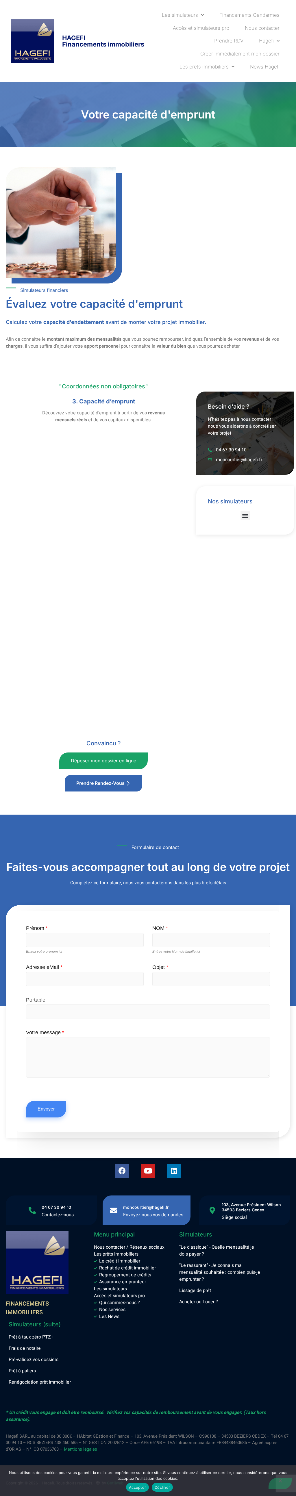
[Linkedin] (174, 1171)
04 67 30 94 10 (56, 1207)
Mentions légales (80, 1449)
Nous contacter (262, 28)
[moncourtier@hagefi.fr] (113, 1210)
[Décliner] (280, 1483)
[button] (245, 515)
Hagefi (266, 41)
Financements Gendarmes (249, 15)
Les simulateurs (180, 15)
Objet (160, 967)
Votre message (45, 1032)
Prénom (37, 928)
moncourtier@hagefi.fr (146, 1207)
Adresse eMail (44, 967)
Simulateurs (195, 1234)
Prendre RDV (228, 41)
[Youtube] (148, 1171)
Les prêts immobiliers (204, 67)
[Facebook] (122, 1171)
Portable (35, 1000)
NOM (160, 928)
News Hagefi (265, 67)
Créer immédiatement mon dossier (240, 54)
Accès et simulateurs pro (201, 28)
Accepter (137, 1487)
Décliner (162, 1487)
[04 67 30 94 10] (32, 1210)
